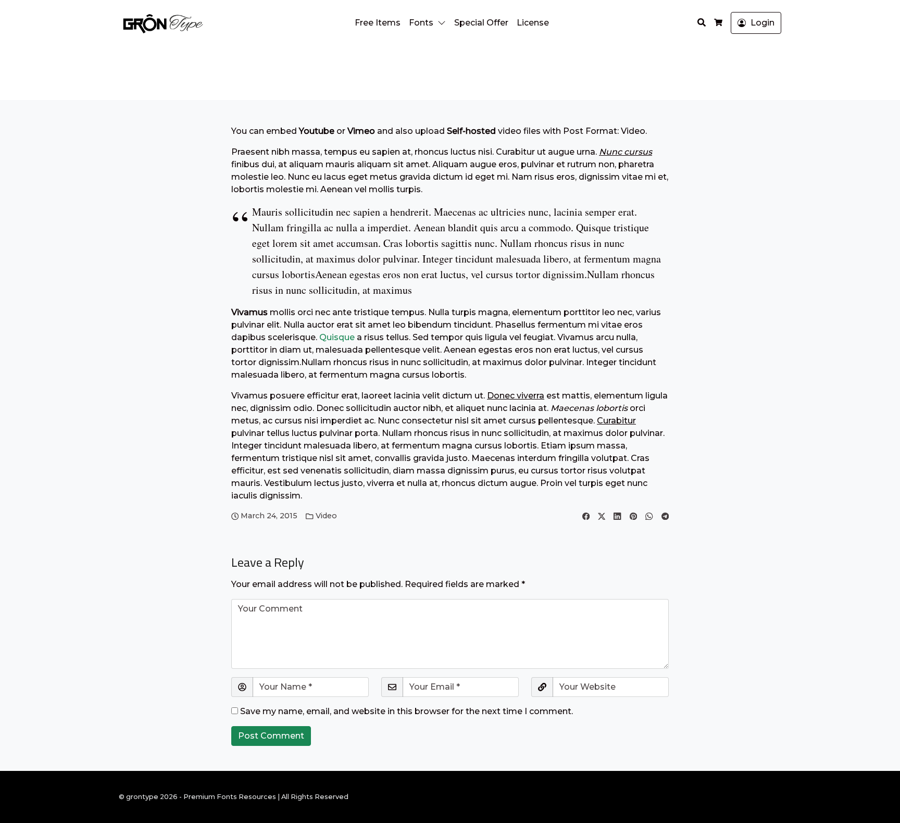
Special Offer (481, 23)
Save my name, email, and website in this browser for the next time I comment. (406, 711)
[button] (444, 23)
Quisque (338, 337)
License (533, 23)
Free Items (378, 23)
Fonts (421, 23)
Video (326, 515)
